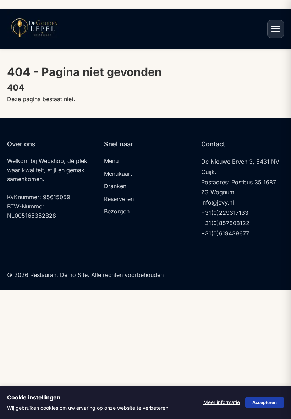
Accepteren (264, 402)
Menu (111, 160)
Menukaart (118, 173)
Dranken (115, 186)
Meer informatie (221, 402)
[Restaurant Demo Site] (33, 42)
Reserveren (119, 198)
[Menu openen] (275, 29)
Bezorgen (117, 211)
